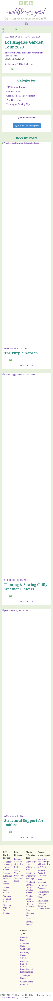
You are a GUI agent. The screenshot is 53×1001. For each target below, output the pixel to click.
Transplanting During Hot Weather (43, 894)
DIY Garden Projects (16, 87)
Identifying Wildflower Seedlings (30, 876)
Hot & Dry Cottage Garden (24, 955)
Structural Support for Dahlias (23, 822)
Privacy (49, 995)
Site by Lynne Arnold (21, 997)
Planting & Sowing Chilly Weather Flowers (25, 586)
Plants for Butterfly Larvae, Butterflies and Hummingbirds (26, 966)
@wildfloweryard (27, 117)
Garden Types (13, 91)
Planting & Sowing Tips (18, 104)
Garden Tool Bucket (6, 890)
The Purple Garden (21, 353)
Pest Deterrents (13, 100)
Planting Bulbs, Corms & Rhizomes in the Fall (30, 901)
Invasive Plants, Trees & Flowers (43, 873)
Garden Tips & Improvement (20, 95)
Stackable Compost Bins (7, 898)
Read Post (26, 365)
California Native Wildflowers (25, 946)
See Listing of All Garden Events (19, 64)
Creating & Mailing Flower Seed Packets (7, 878)
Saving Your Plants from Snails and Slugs (19, 875)
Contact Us (6, 997)
